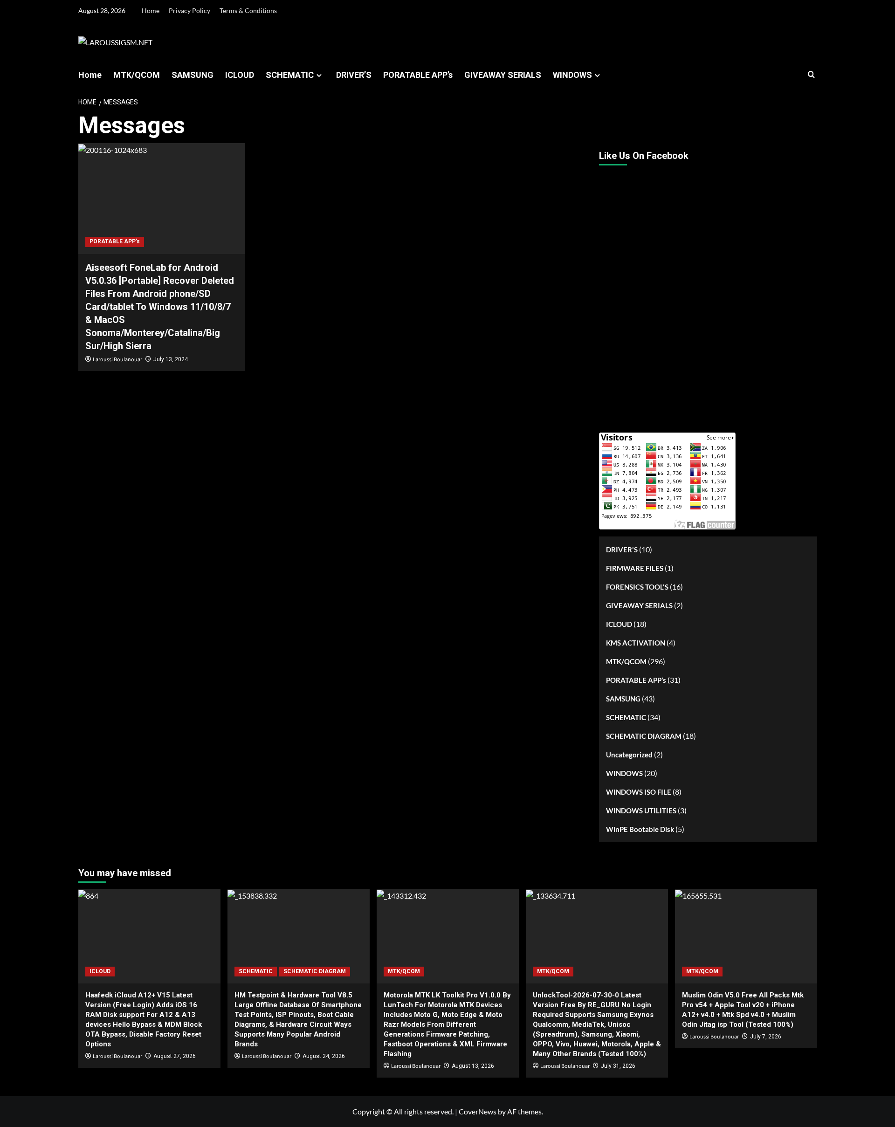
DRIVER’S (354, 75)
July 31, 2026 (618, 1066)
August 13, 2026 (473, 1066)
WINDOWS (572, 75)
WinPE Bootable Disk (640, 829)
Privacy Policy (189, 10)
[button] (811, 75)
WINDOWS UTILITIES (641, 810)
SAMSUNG (192, 75)
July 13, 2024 (170, 359)
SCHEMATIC (290, 75)
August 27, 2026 (174, 1056)
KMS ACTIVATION (635, 643)
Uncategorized (629, 754)
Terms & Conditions (248, 10)
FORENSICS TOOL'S (637, 587)
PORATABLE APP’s (418, 75)
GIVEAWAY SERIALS (502, 75)
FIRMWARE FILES (634, 568)
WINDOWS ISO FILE (638, 792)
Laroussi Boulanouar (117, 360)
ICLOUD (239, 75)
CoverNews (477, 1111)
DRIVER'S (622, 549)
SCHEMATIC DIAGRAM (644, 736)
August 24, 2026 (324, 1056)
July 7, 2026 (765, 1036)
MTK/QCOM (136, 75)
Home (150, 10)
